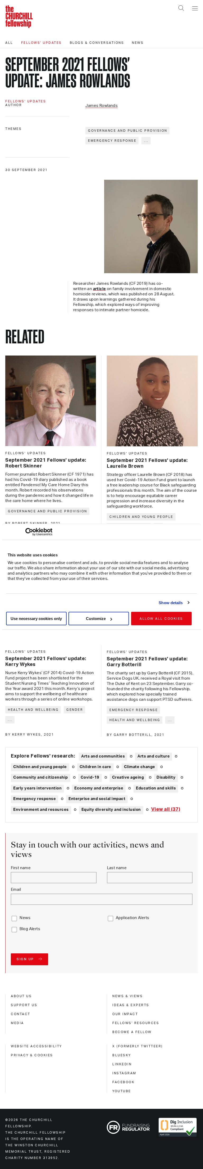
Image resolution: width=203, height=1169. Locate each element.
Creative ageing (128, 777)
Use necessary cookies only (36, 618)
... (146, 140)
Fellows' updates (41, 42)
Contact (20, 1014)
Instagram (124, 1073)
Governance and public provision (127, 130)
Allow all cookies (161, 618)
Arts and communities (103, 756)
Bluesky (121, 1055)
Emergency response (112, 140)
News (138, 42)
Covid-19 (90, 777)
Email (16, 890)
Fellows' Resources (135, 1023)
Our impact (125, 1014)
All (9, 42)
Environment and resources (41, 810)
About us (21, 996)
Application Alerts (132, 918)
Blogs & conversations (97, 42)
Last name (117, 868)
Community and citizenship (40, 777)
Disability (166, 777)
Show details (171, 602)
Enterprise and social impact (96, 799)
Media (17, 1023)
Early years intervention (37, 788)
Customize (96, 618)
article (99, 289)
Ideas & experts (130, 1005)
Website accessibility (36, 1046)
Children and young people (141, 516)
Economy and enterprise (98, 788)
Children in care (95, 767)
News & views (127, 996)
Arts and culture (153, 756)
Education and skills (156, 788)
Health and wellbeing (33, 709)
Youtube (121, 1091)
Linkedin (122, 1064)
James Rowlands (101, 106)
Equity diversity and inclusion (111, 810)
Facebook (123, 1082)
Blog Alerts (30, 929)
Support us (24, 1005)
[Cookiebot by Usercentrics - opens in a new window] (29, 532)
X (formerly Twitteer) (137, 1046)
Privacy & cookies (32, 1055)
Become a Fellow (132, 1032)
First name (21, 868)
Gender (74, 709)
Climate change (139, 767)
